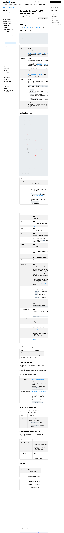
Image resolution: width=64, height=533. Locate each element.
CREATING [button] (37, 291)
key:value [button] (43, 240)
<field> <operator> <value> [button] (47, 86)
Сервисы (5, 4)
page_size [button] (39, 63)
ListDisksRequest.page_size (36, 193)
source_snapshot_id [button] (45, 306)
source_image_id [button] (36, 306)
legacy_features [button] (36, 387)
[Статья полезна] (55, 7)
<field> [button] (32, 89)
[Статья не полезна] (57, 7)
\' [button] (32, 98)
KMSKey (53, 27)
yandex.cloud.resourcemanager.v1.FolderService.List (39, 53)
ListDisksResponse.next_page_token (44, 64)
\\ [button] (36, 98)
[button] (37, 2)
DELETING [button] (37, 297)
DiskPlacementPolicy (55, 20)
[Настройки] (53, 7)
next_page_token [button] (36, 194)
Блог (47, 4)
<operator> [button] (33, 92)
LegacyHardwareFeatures (56, 24)
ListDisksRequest (55, 14)
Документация (41, 4)
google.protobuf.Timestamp (39, 226)
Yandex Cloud (30, 16)
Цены (31, 4)
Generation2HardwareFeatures (57, 26)
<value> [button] (32, 94)
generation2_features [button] (38, 389)
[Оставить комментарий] (59, 7)
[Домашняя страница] (9, 2)
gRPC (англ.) (29, 7)
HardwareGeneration (55, 22)
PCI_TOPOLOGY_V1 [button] (35, 422)
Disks (38, 211)
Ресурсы (27, 4)
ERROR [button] (36, 294)
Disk (52, 18)
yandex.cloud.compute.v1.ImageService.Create (42, 283)
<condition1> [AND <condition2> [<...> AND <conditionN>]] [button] (43, 85)
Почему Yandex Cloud (18, 4)
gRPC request (54, 12)
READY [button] (36, 292)
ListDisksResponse (55, 16)
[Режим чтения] (51, 7)
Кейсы (35, 4)
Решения (10, 4)
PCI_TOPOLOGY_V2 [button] (35, 425)
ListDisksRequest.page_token (40, 195)
